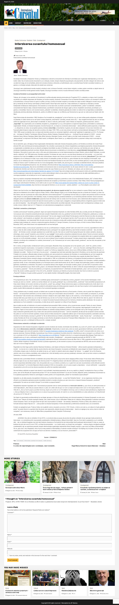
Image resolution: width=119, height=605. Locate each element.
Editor (26, 51)
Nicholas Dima (104, 593)
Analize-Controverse (20, 40)
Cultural (36, 588)
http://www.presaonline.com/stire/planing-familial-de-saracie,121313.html (36, 171)
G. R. (74, 593)
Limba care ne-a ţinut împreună (45, 590)
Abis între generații (97, 590)
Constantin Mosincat (22, 595)
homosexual (20, 440)
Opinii (63, 588)
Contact (18, 23)
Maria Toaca (58, 492)
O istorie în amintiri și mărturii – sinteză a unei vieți (16, 591)
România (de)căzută (69, 590)
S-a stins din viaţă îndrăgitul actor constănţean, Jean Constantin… (34, 445)
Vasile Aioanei (48, 593)
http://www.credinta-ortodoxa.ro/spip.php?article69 (29, 339)
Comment (10, 512)
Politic (34, 40)
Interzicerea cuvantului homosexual (33, 440)
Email (9, 542)
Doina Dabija (20, 490)
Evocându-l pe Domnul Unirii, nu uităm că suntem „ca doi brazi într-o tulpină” (95, 488)
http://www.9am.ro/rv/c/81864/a (49, 335)
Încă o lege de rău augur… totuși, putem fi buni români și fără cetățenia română (58, 488)
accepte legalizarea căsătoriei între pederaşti (59, 331)
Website (9, 549)
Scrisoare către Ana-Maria (15, 488)
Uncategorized (41, 40)
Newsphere (65, 603)
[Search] (113, 23)
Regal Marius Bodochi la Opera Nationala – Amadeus (88, 445)
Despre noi (27, 23)
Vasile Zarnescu (47, 440)
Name (9, 535)
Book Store (37, 23)
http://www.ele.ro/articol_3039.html (69, 165)
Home (11, 23)
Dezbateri (29, 40)
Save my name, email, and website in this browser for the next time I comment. (33, 555)
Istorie (7, 588)
